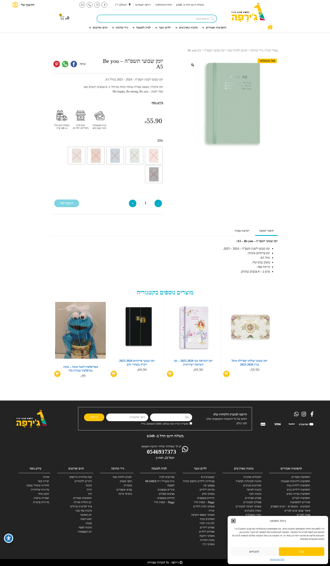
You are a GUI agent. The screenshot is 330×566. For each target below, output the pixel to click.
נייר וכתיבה (256, 50)
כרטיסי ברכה (125, 493)
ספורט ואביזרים (253, 498)
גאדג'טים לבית (167, 477)
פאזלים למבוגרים (252, 502)
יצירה (211, 510)
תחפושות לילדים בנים (298, 489)
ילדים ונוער (200, 468)
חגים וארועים (76, 468)
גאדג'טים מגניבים (252, 485)
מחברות (128, 485)
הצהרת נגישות (41, 498)
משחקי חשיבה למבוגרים (248, 506)
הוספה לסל (66, 203)
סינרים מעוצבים (166, 489)
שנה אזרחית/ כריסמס (81, 477)
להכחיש (254, 551)
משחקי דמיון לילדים (203, 506)
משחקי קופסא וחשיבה (202, 514)
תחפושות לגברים (301, 498)
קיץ (90, 493)
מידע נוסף (35, 468)
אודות (46, 477)
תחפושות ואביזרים (291, 468)
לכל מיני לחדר (206, 523)
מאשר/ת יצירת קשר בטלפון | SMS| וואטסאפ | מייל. (165, 423)
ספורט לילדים (207, 527)
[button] (233, 521)
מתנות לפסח (85, 527)
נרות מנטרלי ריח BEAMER (160, 481)
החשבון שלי (27, 4)
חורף (89, 489)
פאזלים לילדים (206, 531)
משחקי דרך (208, 544)
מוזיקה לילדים (207, 489)
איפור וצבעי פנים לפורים (297, 510)
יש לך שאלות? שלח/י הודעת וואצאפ (162, 446)
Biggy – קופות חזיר (204, 502)
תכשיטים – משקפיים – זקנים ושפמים (296, 506)
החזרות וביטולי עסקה (38, 485)
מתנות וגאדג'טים (243, 468)
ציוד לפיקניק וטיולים (81, 506)
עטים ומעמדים (124, 489)
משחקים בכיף (207, 519)
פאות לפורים (303, 514)
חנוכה (89, 485)
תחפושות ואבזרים (300, 477)
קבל (301, 551)
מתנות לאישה (254, 489)
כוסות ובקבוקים (253, 510)
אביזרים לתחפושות (300, 502)
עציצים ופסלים (167, 493)
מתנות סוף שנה (84, 510)
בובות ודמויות (207, 540)
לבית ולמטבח (159, 468)
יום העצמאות (85, 531)
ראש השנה (86, 519)
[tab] (266, 231)
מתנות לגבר (255, 493)
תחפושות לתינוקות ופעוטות (296, 481)
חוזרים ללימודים (83, 481)
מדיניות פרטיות (277, 559)
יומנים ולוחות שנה (237, 50)
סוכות (89, 523)
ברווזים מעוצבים (205, 498)
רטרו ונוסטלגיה (253, 514)
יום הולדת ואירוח (83, 502)
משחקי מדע (208, 493)
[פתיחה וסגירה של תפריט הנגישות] (8, 538)
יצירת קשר (43, 481)
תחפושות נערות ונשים (298, 493)
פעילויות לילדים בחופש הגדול (200, 481)
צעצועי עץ (209, 485)
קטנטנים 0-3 (207, 477)
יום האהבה (86, 514)
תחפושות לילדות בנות (298, 485)
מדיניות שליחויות (40, 489)
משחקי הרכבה (206, 535)
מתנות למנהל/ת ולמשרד (248, 481)
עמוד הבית (271, 50)
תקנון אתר (43, 493)
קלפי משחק (126, 481)
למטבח (171, 485)
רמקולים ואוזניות (252, 477)
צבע (160, 140)
